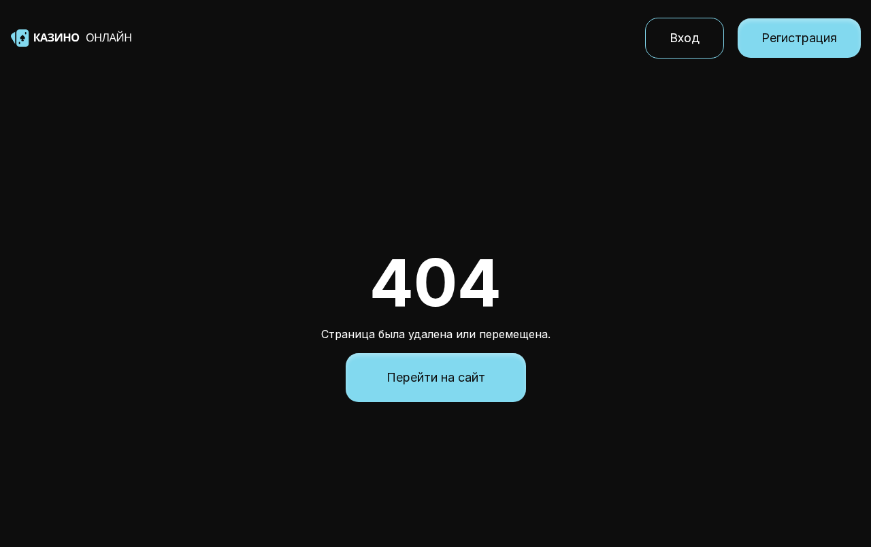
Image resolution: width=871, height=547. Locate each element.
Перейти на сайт (436, 377)
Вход (685, 38)
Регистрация (799, 38)
